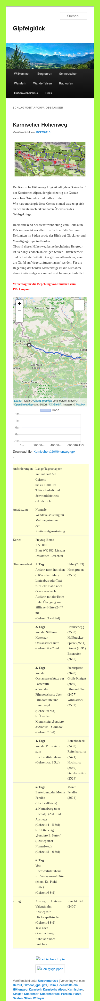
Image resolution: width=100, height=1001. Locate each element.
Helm (52, 985)
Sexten (18, 998)
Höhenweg (20, 989)
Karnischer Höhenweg (40, 124)
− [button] (19, 311)
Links (48, 93)
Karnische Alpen (54, 989)
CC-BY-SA (55, 404)
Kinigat (18, 994)
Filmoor (29, 985)
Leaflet (18, 400)
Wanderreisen (42, 83)
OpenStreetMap (42, 400)
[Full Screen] (19, 318)
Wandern (20, 83)
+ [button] (19, 303)
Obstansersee (50, 994)
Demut (17, 985)
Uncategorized (48, 980)
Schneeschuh (68, 73)
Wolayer (38, 998)
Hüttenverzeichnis (26, 93)
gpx (44, 985)
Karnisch (35, 989)
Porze (77, 994)
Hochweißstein (67, 985)
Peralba (66, 994)
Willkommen (22, 73)
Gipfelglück (29, 28)
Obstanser (31, 994)
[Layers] (79, 305)
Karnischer (75, 989)
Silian (28, 998)
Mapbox (80, 404)
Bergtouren (44, 73)
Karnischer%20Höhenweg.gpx (54, 451)
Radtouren (66, 83)
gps (38, 985)
